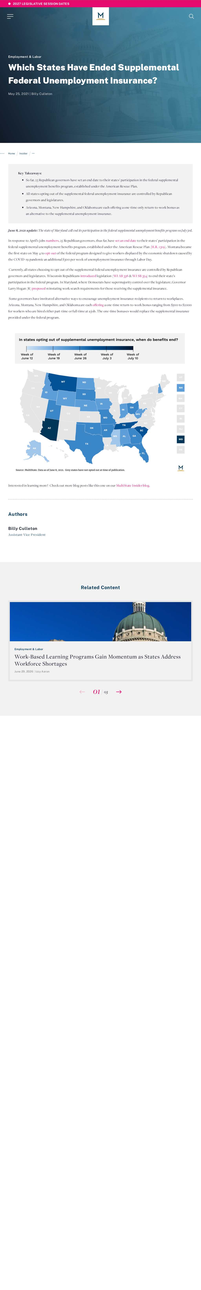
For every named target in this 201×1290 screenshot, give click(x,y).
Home (11, 153)
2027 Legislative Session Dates (41, 4)
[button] (119, 692)
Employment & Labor (25, 57)
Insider (23, 153)
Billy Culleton (41, 94)
